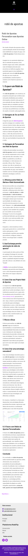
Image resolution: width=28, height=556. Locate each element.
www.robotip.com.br (8, 296)
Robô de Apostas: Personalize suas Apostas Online (13, 36)
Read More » (5, 494)
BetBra (6, 267)
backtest (5, 368)
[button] (14, 9)
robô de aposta (17, 121)
